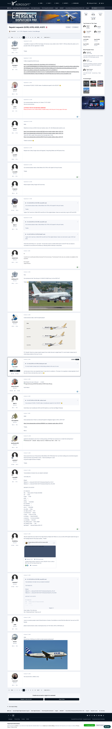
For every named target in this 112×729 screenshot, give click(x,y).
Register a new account (26, 699)
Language (10, 719)
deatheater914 (15, 443)
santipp (99, 31)
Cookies (23, 719)
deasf (14, 106)
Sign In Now (62, 699)
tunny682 (14, 172)
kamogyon (15, 65)
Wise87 (15, 206)
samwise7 (14, 460)
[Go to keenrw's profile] (95, 26)
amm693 (15, 155)
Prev (12, 37)
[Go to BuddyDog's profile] (15, 536)
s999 (15, 624)
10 (35, 37)
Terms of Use (14, 727)
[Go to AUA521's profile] (15, 124)
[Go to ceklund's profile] (15, 85)
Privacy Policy (17, 719)
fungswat (14, 189)
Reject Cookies (100, 725)
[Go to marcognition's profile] (15, 416)
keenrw (99, 26)
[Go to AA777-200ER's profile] (84, 26)
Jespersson (15, 258)
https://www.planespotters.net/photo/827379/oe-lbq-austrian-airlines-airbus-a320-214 (43, 133)
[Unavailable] (50, 282)
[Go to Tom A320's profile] (9, 31)
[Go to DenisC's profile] (15, 637)
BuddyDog (15, 541)
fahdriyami (15, 322)
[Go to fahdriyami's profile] (15, 317)
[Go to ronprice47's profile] (15, 676)
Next (38, 37)
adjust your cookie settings (49, 725)
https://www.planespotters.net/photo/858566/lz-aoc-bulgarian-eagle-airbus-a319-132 (43, 423)
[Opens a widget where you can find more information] (107, 726)
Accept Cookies (90, 725)
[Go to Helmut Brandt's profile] (15, 381)
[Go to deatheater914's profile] (15, 438)
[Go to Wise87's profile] (15, 201)
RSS (28, 719)
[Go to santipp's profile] (95, 32)
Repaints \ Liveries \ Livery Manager (31, 31)
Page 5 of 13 (46, 37)
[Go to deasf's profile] (15, 102)
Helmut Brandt (15, 386)
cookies (16, 725)
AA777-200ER (88, 26)
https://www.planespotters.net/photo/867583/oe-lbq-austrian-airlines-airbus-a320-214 (43, 131)
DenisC (15, 641)
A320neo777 (15, 48)
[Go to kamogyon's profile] (15, 60)
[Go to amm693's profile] (15, 150)
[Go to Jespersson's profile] (15, 253)
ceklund (15, 89)
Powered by (98, 719)
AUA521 (15, 128)
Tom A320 (13, 31)
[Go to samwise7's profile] (15, 455)
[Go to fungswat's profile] (15, 184)
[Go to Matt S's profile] (15, 220)
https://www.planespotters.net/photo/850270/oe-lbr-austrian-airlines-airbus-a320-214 (43, 137)
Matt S (15, 225)
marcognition (15, 420)
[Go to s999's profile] (15, 620)
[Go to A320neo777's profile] (15, 43)
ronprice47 (15, 681)
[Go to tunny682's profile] (15, 167)
